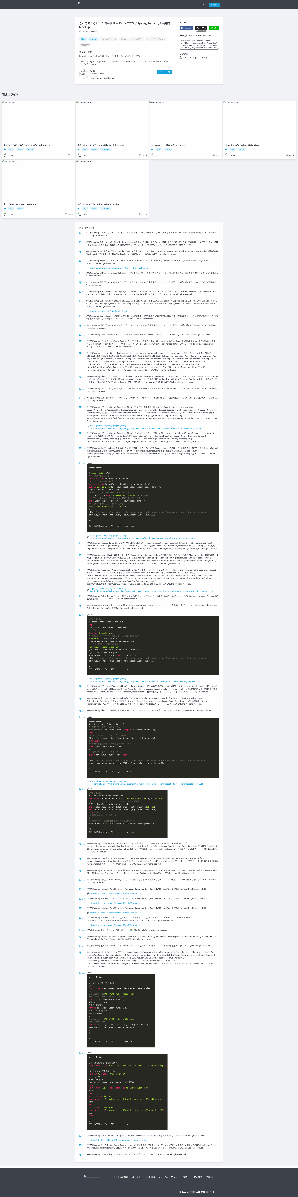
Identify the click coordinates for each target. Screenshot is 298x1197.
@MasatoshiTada (97, 74)
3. (83, 251)
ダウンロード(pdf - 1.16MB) (195, 57)
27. (83, 686)
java (11, 149)
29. (83, 710)
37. (83, 898)
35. (83, 880)
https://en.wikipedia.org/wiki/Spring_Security (109, 311)
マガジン (210, 1176)
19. (83, 448)
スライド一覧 (164, 72)
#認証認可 (85, 44)
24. (83, 596)
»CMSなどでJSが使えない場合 (199, 35)
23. (83, 570)
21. (83, 543)
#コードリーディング (156, 39)
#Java (123, 39)
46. (83, 1135)
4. (83, 261)
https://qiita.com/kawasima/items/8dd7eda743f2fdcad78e (115, 893)
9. (83, 316)
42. (83, 946)
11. (83, 334)
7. (83, 291)
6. (83, 282)
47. (83, 1145)
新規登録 (214, 4)
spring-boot (106, 149)
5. (83, 273)
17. (83, 407)
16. (83, 398)
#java (83, 39)
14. (83, 376)
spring (20, 149)
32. (83, 843)
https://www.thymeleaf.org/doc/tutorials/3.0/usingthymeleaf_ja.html (119, 268)
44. (83, 973)
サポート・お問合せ (192, 1176)
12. (83, 341)
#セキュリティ (136, 39)
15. (83, 388)
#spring (93, 39)
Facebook (188, 28)
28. (83, 698)
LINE (215, 28)
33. (83, 858)
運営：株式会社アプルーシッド (128, 1176)
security (30, 149)
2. (83, 242)
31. (83, 788)
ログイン (201, 4)
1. (83, 233)
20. (83, 463)
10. (83, 325)
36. (83, 889)
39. (83, 918)
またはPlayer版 (201, 31)
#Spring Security (108, 39)
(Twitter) (202, 28)
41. (83, 936)
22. (83, 555)
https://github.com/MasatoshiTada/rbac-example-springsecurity (118, 1140)
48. (83, 1154)
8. (83, 301)
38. (83, 908)
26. (83, 615)
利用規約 (150, 1176)
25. (83, 605)
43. (83, 952)
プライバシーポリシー (169, 1176)
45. (83, 1053)
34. (83, 870)
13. (83, 353)
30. (83, 717)
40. (83, 930)
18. (83, 433)
